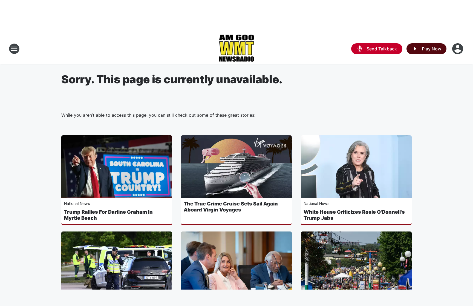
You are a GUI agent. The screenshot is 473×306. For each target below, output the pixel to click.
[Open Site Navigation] (14, 48)
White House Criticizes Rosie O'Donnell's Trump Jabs (354, 215)
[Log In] (458, 48)
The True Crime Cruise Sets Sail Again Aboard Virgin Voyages (231, 207)
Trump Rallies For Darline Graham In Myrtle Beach (108, 215)
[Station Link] (236, 49)
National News (77, 203)
